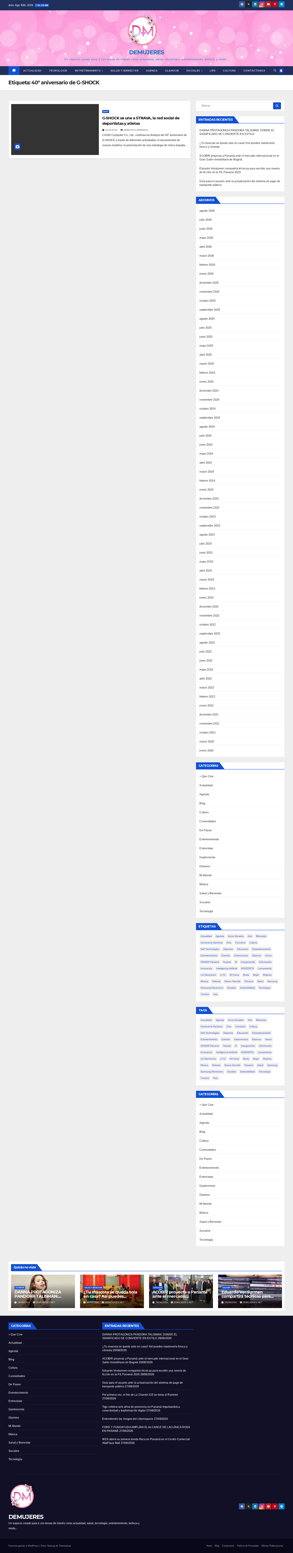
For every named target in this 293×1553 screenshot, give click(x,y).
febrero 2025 (207, 372)
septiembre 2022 (209, 633)
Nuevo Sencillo (232, 981)
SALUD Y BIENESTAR (125, 70)
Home (209, 1546)
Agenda (152, 70)
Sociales (193, 70)
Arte (250, 936)
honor (268, 955)
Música (203, 884)
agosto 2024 (207, 426)
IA (236, 962)
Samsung (272, 981)
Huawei (227, 962)
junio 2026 (205, 228)
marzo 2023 (206, 579)
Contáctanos (254, 70)
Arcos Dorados (236, 936)
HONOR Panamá (210, 962)
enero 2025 (206, 381)
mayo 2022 (206, 669)
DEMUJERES (146, 52)
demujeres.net (45, 1302)
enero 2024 (206, 489)
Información (265, 962)
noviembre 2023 (209, 507)
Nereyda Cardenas (135, 130)
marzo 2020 (206, 741)
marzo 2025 (206, 363)
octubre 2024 (207, 408)
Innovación (206, 968)
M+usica (234, 974)
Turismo (205, 994)
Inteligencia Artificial (226, 968)
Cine (228, 942)
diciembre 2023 (209, 498)
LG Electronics (208, 974)
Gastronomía (207, 857)
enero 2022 (206, 705)
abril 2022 (205, 678)
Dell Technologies (210, 949)
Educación (242, 949)
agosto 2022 (207, 642)
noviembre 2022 (209, 615)
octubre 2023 (207, 516)
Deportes (228, 949)
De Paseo (205, 830)
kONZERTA (247, 968)
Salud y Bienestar (210, 893)
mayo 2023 (206, 561)
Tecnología (58, 70)
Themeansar (65, 1546)
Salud (260, 981)
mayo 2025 (206, 345)
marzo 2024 (206, 471)
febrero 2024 (207, 480)
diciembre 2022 (209, 606)
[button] (275, 70)
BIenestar (261, 936)
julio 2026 (205, 219)
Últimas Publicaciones (272, 1546)
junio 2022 (205, 660)
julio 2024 (205, 435)
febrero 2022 (207, 696)
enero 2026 (206, 273)
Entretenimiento (88, 70)
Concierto (240, 942)
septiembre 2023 (209, 525)
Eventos (225, 955)
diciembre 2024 (209, 390)
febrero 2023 (207, 588)
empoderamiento (261, 949)
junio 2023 (205, 552)
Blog (105, 111)
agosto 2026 (207, 210)
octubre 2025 (207, 300)
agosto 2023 (207, 534)
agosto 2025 (207, 318)
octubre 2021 (207, 732)
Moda (246, 974)
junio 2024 (205, 444)
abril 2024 (205, 462)
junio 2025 (205, 336)
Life (212, 70)
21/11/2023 (111, 130)
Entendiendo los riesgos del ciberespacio (127, 1418)
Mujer (256, 974)
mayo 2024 (206, 453)
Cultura (229, 70)
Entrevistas (206, 848)
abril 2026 (205, 246)
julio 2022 (205, 651)
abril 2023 (205, 570)
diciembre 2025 (209, 282)
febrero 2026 (207, 264)
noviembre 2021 (209, 723)
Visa (215, 994)
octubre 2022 (207, 624)
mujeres (267, 974)
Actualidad (32, 70)
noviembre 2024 (209, 399)
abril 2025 (205, 354)
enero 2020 (206, 750)
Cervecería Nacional (211, 942)
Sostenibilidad (247, 987)
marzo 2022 (206, 687)
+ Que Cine (206, 776)
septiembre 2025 (209, 309)
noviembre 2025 (209, 291)
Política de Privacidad (248, 1546)
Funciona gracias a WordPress (23, 1546)
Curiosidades (207, 821)
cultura (253, 942)
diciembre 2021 (209, 714)
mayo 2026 (206, 237)
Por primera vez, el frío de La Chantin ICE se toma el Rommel (140, 1394)
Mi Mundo (205, 875)
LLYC (223, 974)
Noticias (216, 981)
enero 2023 (206, 597)
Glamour (172, 70)
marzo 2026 (206, 255)
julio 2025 (205, 327)
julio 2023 (205, 543)
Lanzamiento (265, 968)
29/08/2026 (24, 1302)
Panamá (248, 981)
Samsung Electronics (212, 987)
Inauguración (248, 962)
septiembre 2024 (209, 417)
